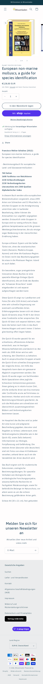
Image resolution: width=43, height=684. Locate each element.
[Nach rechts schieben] (27, 60)
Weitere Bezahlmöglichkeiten (21, 119)
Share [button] (7, 143)
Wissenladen (19, 668)
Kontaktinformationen (30, 675)
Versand (12, 87)
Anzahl (5, 91)
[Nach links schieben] (16, 60)
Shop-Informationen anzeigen (18, 136)
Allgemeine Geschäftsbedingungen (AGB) (20, 590)
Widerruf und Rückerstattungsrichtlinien (16, 605)
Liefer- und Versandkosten (16, 578)
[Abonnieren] (35, 550)
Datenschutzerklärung (32, 671)
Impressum (9, 598)
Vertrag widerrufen (16, 619)
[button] (5, 9)
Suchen (8, 572)
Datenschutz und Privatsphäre (18, 613)
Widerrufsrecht (16, 671)
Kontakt (8, 583)
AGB (9, 675)
